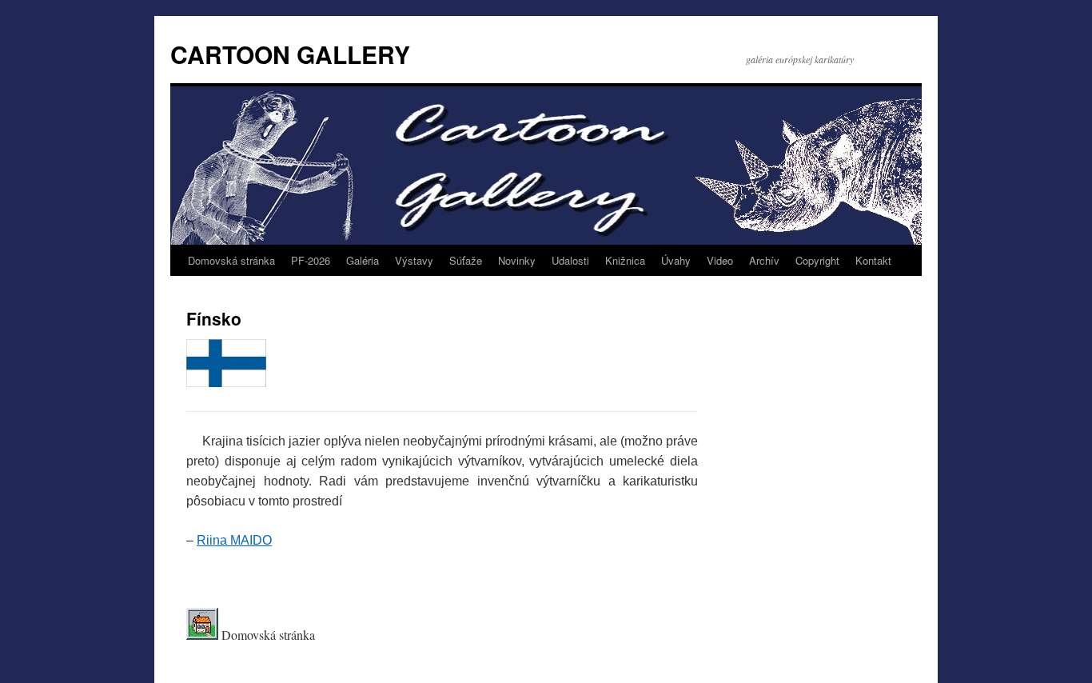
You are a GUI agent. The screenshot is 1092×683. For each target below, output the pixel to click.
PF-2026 (310, 260)
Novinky (517, 260)
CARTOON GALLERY (290, 54)
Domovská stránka (231, 260)
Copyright (817, 260)
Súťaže (465, 260)
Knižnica (625, 260)
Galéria (362, 260)
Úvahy (676, 260)
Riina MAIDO (234, 540)
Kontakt (873, 260)
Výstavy (414, 260)
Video (720, 260)
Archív (764, 260)
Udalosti (570, 260)
